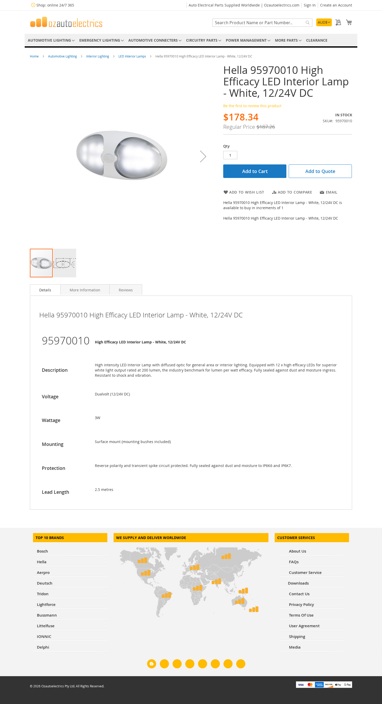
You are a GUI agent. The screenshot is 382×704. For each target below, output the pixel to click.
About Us (297, 551)
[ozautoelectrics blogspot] (151, 663)
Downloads (298, 583)
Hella (42, 562)
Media (294, 647)
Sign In (310, 5)
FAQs (293, 562)
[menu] (191, 40)
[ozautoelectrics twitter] (189, 664)
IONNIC (44, 636)
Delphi (43, 647)
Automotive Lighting (63, 56)
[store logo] (66, 21)
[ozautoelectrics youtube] (228, 664)
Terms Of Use (301, 615)
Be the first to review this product (252, 105)
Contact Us (298, 594)
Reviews (126, 289)
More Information (85, 289)
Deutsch (44, 583)
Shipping (296, 636)
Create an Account (336, 5)
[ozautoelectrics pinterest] (202, 664)
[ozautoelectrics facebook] (164, 664)
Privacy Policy (301, 604)
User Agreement (304, 626)
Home (34, 56)
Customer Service (305, 572)
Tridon (43, 594)
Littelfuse (46, 626)
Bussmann (47, 615)
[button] (324, 22)
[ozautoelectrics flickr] (215, 664)
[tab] (45, 289)
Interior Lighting (98, 56)
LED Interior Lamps (132, 56)
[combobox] (262, 22)
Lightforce (46, 604)
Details (45, 289)
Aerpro (43, 572)
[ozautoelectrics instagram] (177, 664)
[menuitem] (50, 40)
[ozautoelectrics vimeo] (240, 664)
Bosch (42, 551)
